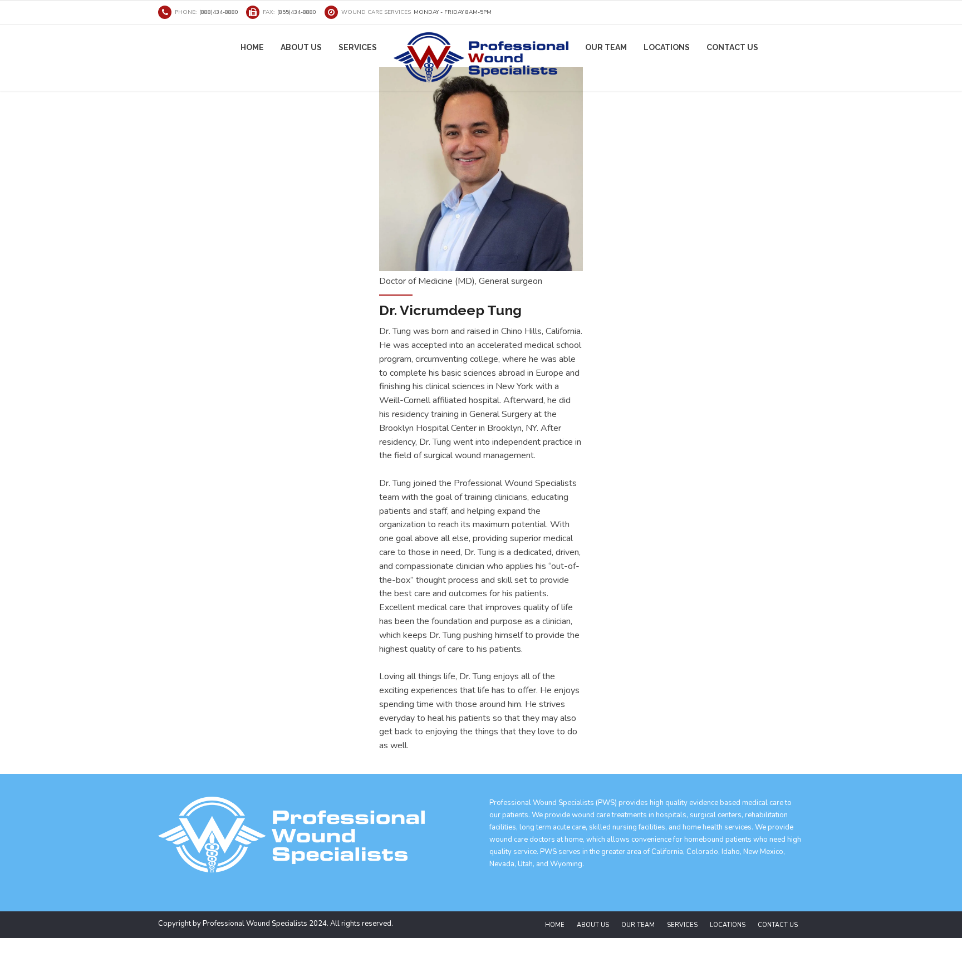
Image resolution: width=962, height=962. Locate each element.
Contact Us (732, 47)
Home (252, 47)
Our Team (606, 47)
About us (301, 47)
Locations (667, 47)
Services (357, 47)
